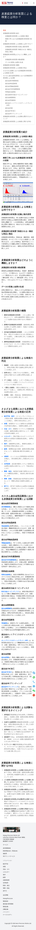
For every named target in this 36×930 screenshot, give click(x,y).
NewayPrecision (8, 898)
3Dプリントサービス (9, 856)
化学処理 (5, 883)
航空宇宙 (5, 864)
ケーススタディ (7, 914)
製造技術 (5, 901)
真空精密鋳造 (7, 848)
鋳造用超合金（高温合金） (10, 851)
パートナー (6, 912)
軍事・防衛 (6, 888)
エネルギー (6, 872)
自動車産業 (6, 880)
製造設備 (5, 906)
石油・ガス (6, 869)
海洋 (4, 874)
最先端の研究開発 (8, 904)
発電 (4, 866)
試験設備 (5, 909)
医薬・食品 (6, 885)
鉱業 (4, 877)
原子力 (5, 891)
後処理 (5, 853)
